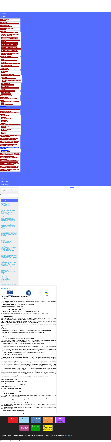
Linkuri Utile (3, 281)
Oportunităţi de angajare (5, 242)
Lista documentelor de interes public (8, 238)
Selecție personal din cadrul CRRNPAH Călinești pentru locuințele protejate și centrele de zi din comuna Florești (8, 247)
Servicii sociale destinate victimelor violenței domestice (8, 213)
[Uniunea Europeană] (10, 292)
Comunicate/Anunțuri (5, 228)
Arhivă (2, 251)
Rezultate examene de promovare (8, 250)
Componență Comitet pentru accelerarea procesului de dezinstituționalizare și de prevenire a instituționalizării (9, 255)
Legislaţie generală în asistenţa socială (9, 234)
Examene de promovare (5, 249)
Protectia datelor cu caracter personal (8, 284)
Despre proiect (5, 288)
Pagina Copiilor (4, 280)
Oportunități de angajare (5, 279)
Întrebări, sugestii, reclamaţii (6, 283)
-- (73, 187)
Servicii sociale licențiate (6, 205)
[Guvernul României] (28, 292)
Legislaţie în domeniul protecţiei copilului (9, 232)
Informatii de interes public (6, 236)
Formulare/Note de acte (6, 203)
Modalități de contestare (6, 241)
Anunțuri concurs (4, 243)
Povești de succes (4, 278)
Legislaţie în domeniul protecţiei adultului (9, 233)
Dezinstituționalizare (5, 253)
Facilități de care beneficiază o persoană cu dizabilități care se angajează (9, 274)
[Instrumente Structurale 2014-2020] (47, 292)
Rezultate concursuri (5, 244)
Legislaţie (3, 231)
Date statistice (4, 204)
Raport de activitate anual (6, 206)
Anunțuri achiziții (4, 229)
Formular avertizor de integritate (7, 190)
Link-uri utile (3, 235)
